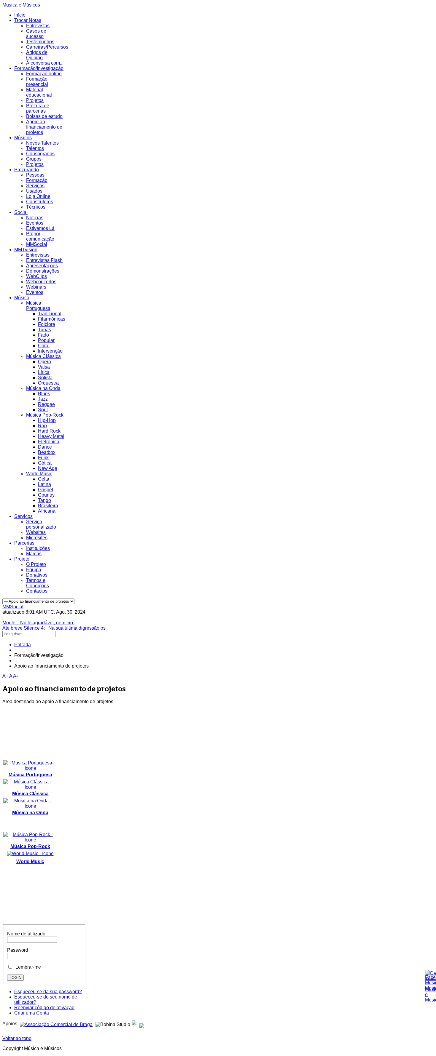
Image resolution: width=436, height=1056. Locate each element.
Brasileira (48, 505)
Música (21, 297)
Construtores (39, 201)
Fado (43, 334)
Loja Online (38, 196)
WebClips (36, 276)
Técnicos (35, 206)
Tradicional (49, 313)
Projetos (35, 100)
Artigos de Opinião (36, 55)
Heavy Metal (51, 436)
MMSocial (36, 244)
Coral (44, 345)
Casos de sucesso (36, 33)
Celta (43, 478)
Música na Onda (43, 388)
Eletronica (48, 441)
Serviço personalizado (41, 524)
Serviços (35, 185)
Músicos (23, 137)
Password (17, 950)
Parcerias (24, 542)
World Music (39, 473)
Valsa (44, 366)
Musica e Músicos (21, 4)
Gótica (45, 462)
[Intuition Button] (141, 1023)
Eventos (34, 222)
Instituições (38, 548)
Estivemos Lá (40, 228)
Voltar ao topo (16, 1038)
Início (20, 14)
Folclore (46, 324)
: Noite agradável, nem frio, (38, 622)
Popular (46, 340)
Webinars (36, 286)
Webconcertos (41, 281)
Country (46, 494)
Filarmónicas (51, 318)
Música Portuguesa (38, 305)
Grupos (34, 158)
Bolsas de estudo (44, 116)
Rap (42, 425)
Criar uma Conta (31, 1012)
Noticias (34, 217)
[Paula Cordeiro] (134, 1023)
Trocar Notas (27, 20)
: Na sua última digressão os (54, 628)
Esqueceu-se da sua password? (48, 991)
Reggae (46, 404)
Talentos (35, 148)
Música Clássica (43, 356)
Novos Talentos (42, 142)
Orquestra (48, 382)
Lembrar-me (27, 966)
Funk (43, 457)
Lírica (44, 372)
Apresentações (42, 265)
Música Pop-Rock (44, 414)
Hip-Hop (47, 420)
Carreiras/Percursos (47, 46)
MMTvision (25, 249)
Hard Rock (49, 430)
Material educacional (39, 92)
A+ (5, 676)
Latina (44, 484)
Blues (44, 393)
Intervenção (50, 350)
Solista (45, 377)
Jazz (43, 398)
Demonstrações (42, 270)
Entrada (22, 644)
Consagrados (40, 153)
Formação (36, 180)
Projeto (21, 558)
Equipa (33, 569)
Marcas (34, 553)
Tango (44, 500)
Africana (46, 510)
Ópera (44, 361)
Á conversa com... (44, 62)
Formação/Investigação (38, 68)
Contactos (36, 590)
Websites (36, 532)
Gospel (45, 489)
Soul (43, 409)
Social (21, 212)
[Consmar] (56, 1023)
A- (15, 676)
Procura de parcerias (37, 108)
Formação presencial (37, 81)
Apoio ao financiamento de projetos (44, 127)
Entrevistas (38, 25)
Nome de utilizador (27, 933)
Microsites (36, 537)
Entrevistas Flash (44, 260)
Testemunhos (40, 41)
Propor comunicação (40, 236)
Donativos (36, 574)
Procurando (26, 169)
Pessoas (35, 174)
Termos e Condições (37, 583)
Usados (34, 190)
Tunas (44, 329)
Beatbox (46, 452)
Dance (45, 446)
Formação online (44, 73)
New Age (47, 468)
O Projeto (36, 564)
